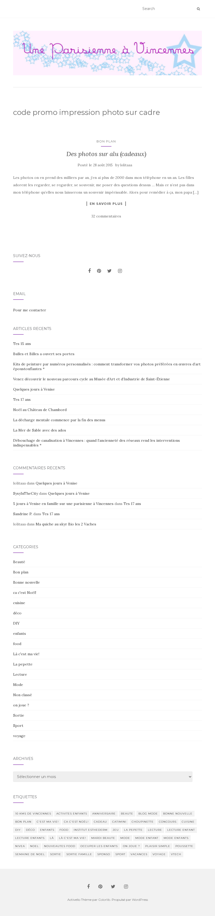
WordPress (140, 900)
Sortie (18, 715)
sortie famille (79, 854)
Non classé (22, 695)
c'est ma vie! (48, 821)
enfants (19, 633)
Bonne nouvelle (26, 582)
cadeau (100, 821)
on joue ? (21, 705)
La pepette (23, 664)
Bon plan (106, 141)
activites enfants (71, 813)
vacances (139, 854)
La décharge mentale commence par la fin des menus (59, 420)
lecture (155, 830)
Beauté (19, 562)
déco (17, 613)
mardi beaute (103, 838)
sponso (103, 854)
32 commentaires (106, 216)
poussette (184, 846)
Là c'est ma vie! (26, 654)
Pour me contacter (29, 310)
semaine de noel (30, 854)
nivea (20, 846)
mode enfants (176, 838)
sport (120, 854)
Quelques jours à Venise (34, 389)
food (17, 643)
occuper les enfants (99, 846)
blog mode (148, 813)
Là (52, 838)
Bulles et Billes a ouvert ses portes (43, 354)
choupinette (143, 821)
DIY (16, 623)
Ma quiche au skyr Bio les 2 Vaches (66, 524)
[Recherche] (198, 9)
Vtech (176, 854)
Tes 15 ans (22, 343)
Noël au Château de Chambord (40, 409)
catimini (119, 821)
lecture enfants (30, 838)
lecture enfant (181, 830)
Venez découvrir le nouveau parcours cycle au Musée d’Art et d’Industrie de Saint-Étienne (91, 379)
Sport (18, 725)
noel (34, 846)
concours (167, 821)
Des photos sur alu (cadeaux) (106, 154)
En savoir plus (106, 203)
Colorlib (104, 900)
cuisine (19, 602)
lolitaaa (126, 165)
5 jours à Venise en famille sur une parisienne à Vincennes (63, 503)
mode (125, 838)
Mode (18, 684)
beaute (127, 813)
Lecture (20, 674)
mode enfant (146, 838)
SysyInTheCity (25, 493)
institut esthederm (91, 830)
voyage (19, 735)
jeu (116, 830)
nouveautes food (59, 846)
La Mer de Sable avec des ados (39, 430)
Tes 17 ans (22, 399)
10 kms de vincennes (33, 813)
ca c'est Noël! (24, 592)
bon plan (23, 821)
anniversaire (104, 813)
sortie (55, 854)
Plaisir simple (157, 846)
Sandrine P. (22, 514)
